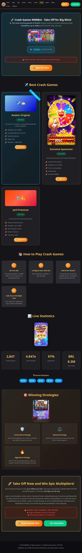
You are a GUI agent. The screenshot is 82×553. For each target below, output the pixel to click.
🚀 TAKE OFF (61, 179)
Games (24, 2)
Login (13, 2)
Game (29, 2)
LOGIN (65, 4)
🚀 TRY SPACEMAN (55, 523)
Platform (14, 6)
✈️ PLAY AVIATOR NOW (29, 523)
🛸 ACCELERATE (21, 240)
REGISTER (75, 4)
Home (8, 2)
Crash (41, 2)
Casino (35, 2)
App (18, 2)
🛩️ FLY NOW (21, 147)
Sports (47, 2)
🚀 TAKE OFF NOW (41, 68)
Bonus (53, 2)
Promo (8, 6)
